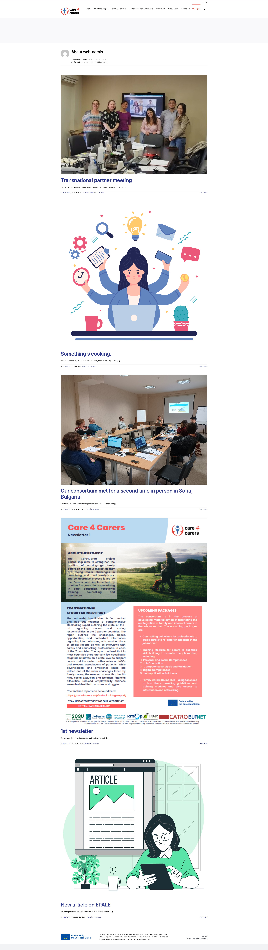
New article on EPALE (86, 905)
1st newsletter (77, 731)
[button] (204, 8)
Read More (203, 192)
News (92, 192)
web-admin (66, 192)
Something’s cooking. (86, 354)
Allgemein (85, 192)
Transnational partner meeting (96, 180)
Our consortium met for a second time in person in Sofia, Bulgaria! (127, 494)
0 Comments (99, 192)
